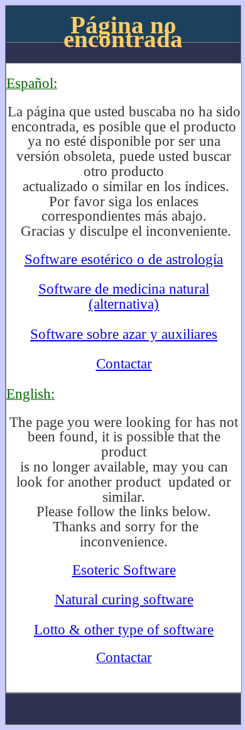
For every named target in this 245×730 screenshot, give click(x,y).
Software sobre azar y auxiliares (123, 334)
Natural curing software (124, 599)
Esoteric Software (124, 569)
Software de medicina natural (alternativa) (123, 296)
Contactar (124, 363)
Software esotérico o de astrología (123, 259)
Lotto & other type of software (124, 629)
